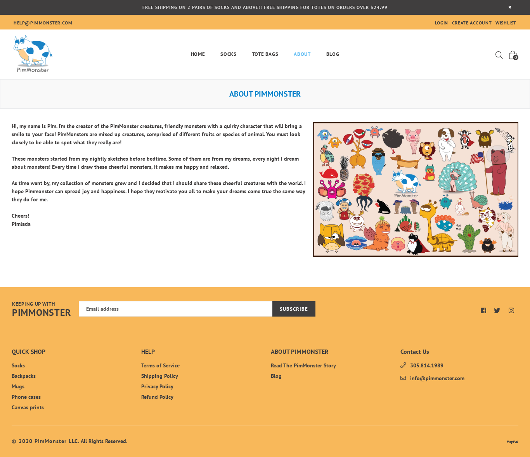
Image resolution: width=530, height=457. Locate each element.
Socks (228, 54)
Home (198, 54)
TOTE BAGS (265, 54)
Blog (332, 54)
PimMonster (41, 309)
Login (441, 23)
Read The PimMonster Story (303, 365)
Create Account (472, 23)
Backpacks (24, 375)
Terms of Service (160, 365)
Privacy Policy (157, 386)
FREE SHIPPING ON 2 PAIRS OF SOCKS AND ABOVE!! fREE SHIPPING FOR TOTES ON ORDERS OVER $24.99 (265, 7)
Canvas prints (28, 407)
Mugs (18, 386)
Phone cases (26, 396)
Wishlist (505, 23)
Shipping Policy (159, 375)
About (302, 54)
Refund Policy (157, 396)
